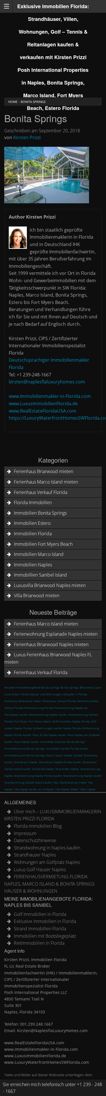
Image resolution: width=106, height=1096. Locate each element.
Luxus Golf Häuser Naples (40, 869)
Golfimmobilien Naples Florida (71, 721)
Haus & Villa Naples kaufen (49, 735)
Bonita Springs (69, 687)
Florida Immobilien (33, 502)
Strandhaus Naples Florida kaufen (60, 762)
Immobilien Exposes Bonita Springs (62, 742)
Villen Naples (88, 789)
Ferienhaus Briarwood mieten (43, 471)
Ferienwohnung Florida (38, 708)
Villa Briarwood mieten (36, 595)
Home (13, 102)
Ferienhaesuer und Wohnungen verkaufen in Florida (54, 694)
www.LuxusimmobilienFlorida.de (43, 403)
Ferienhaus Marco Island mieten (46, 482)
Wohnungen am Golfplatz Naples (47, 862)
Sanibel (77, 755)
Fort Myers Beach (40, 721)
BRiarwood (86, 687)
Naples (68, 755)
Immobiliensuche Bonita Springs (24, 755)
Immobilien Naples (33, 565)
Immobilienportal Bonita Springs (24, 748)
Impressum (25, 833)
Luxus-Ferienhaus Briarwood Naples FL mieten (48, 658)
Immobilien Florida (33, 533)
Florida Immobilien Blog (38, 826)
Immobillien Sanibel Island (40, 575)
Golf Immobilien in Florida (40, 914)
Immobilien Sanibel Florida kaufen (67, 748)
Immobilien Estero (32, 523)
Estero (16, 694)
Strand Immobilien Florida (40, 928)
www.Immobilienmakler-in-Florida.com (50, 396)
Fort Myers (21, 721)
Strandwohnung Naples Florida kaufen (38, 776)
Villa (55, 782)
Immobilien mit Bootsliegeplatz (45, 936)
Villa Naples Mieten (67, 789)
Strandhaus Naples (26, 762)
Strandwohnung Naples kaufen (82, 776)
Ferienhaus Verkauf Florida (40, 492)
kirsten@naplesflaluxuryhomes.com (47, 382)
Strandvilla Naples (43, 769)
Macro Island (54, 755)
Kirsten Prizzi (27, 137)
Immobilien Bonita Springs (40, 513)
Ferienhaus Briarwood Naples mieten (51, 644)
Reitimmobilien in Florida (39, 943)
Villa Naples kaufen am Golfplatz (34, 789)
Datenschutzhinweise (35, 840)
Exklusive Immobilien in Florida (45, 921)
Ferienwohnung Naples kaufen (48, 715)
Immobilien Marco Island (39, 554)
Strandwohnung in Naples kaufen (47, 848)
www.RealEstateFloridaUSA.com (42, 411)
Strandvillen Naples (67, 769)
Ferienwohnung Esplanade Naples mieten (56, 634)
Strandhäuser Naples (35, 855)
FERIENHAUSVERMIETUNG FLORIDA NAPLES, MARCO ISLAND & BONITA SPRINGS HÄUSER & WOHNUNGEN (49, 883)
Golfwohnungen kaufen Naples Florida (57, 728)
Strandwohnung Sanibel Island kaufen (28, 782)
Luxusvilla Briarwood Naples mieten (50, 585)
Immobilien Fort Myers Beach (43, 544)
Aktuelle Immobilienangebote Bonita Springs (31, 687)
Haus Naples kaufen (26, 742)
